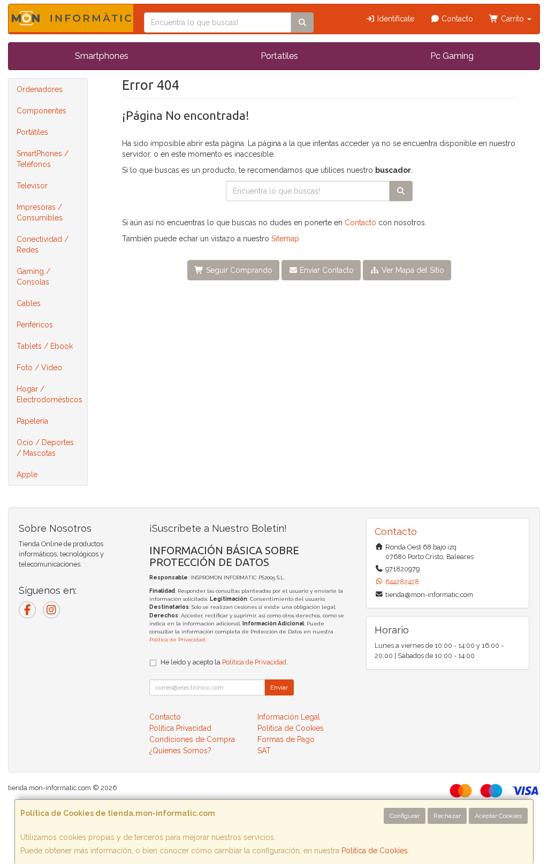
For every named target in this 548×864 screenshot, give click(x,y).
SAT (264, 750)
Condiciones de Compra (192, 739)
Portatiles (279, 56)
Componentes (41, 110)
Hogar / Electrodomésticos (49, 394)
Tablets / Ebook (45, 346)
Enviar (279, 687)
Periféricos (35, 324)
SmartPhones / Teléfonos (42, 159)
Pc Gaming (452, 56)
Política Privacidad (180, 728)
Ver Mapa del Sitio (411, 270)
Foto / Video (39, 367)
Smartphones (101, 56)
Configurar (405, 816)
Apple (27, 474)
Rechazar (447, 816)
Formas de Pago (286, 739)
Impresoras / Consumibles (40, 212)
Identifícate (394, 18)
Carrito (512, 18)
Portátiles (32, 132)
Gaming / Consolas (33, 276)
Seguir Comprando (238, 270)
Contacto (456, 18)
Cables (29, 303)
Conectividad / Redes (42, 244)
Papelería (32, 421)
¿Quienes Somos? (180, 750)
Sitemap (285, 238)
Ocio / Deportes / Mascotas (45, 447)
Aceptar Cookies (498, 816)
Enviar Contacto (326, 270)
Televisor (32, 185)
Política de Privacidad (177, 640)
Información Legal (288, 717)
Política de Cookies (374, 850)
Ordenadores (40, 89)
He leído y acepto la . (224, 662)
